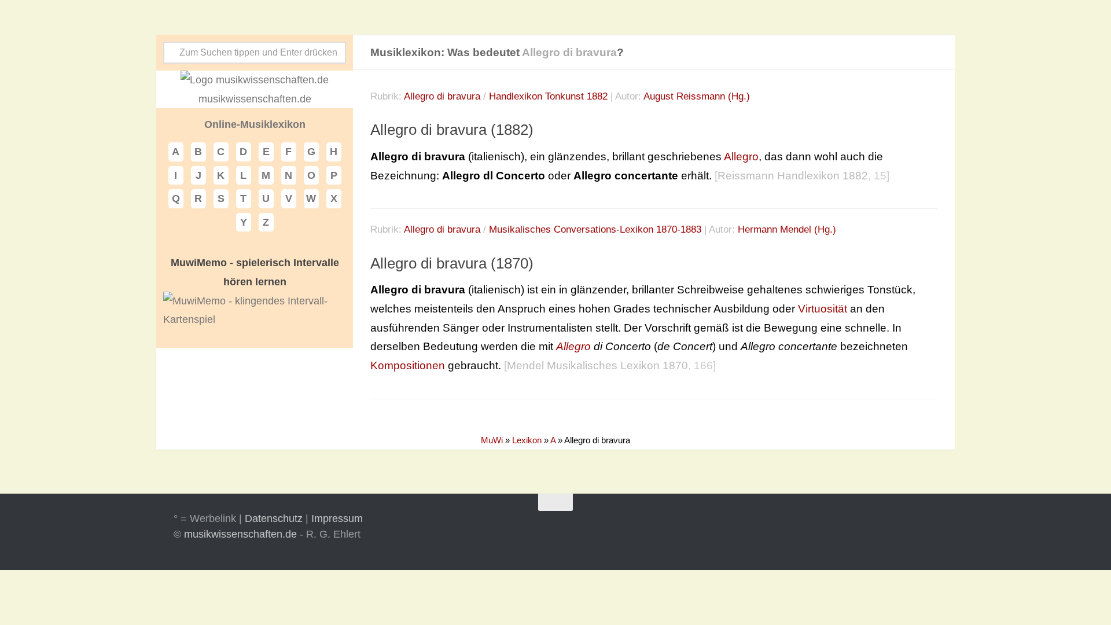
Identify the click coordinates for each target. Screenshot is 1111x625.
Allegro (741, 156)
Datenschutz (274, 518)
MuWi (492, 440)
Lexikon (527, 440)
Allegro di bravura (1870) (452, 263)
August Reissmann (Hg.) (696, 96)
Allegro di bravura (442, 96)
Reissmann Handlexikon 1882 (793, 176)
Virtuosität (822, 309)
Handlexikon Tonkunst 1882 (548, 96)
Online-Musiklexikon (255, 124)
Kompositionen (407, 365)
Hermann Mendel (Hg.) (787, 229)
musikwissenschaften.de (240, 534)
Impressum (337, 518)
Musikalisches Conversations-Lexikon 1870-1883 (595, 229)
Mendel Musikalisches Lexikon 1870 (597, 365)
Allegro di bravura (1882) (452, 129)
